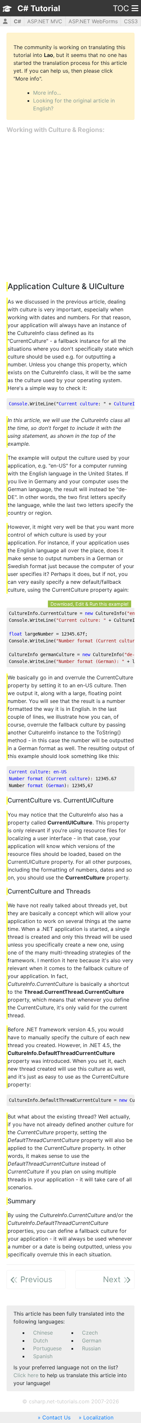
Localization (98, 1417)
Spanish (42, 1356)
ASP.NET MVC (44, 21)
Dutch (40, 1340)
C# (17, 21)
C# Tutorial (38, 8)
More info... (47, 92)
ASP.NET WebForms (93, 21)
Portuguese (47, 1348)
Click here (25, 1375)
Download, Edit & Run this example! (89, 604)
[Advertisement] (70, 208)
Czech (90, 1332)
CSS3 (131, 21)
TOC (121, 8)
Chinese (43, 1332)
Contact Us (56, 1417)
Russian (91, 1348)
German (91, 1340)
